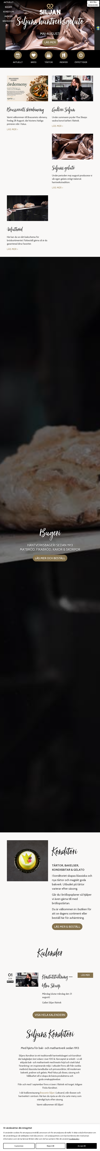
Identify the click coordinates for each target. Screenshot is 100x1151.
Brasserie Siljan (47, 1092)
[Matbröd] (27, 208)
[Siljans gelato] (72, 146)
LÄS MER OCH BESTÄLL (50, 558)
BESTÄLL (93, 2)
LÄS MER (33, 42)
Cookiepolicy (74, 1139)
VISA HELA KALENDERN (50, 1015)
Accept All (82, 1146)
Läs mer (12, 129)
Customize (18, 1146)
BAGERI (8, 7)
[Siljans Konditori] (50, 9)
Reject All (50, 1146)
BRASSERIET (8, 21)
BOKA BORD (93, 5)
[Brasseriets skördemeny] (27, 88)
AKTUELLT (8, 2)
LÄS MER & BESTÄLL (67, 926)
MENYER (8, 16)
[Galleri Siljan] (72, 88)
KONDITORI (8, 11)
